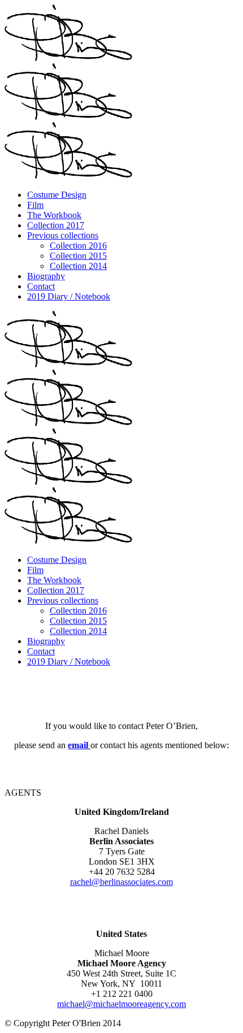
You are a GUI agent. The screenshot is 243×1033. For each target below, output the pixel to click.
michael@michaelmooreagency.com (121, 1004)
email (78, 745)
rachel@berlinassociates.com (121, 882)
